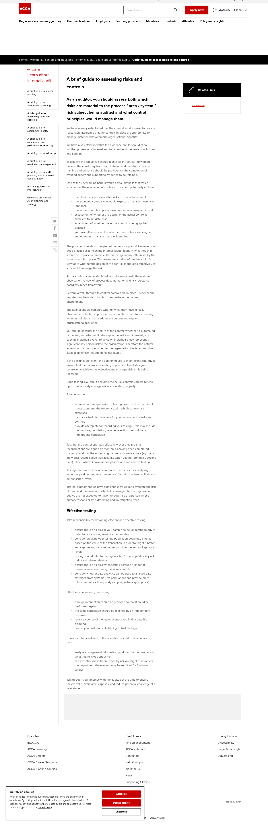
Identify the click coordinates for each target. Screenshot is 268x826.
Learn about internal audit (112, 60)
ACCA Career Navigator (42, 762)
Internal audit (84, 60)
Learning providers (128, 21)
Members (152, 21)
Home (23, 60)
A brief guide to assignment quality (37, 129)
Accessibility (226, 743)
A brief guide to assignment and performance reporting (40, 142)
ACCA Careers (36, 756)
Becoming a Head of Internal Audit (38, 188)
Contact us (132, 756)
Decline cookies (121, 802)
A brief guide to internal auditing (40, 92)
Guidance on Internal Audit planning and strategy (39, 201)
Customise (121, 811)
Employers (103, 21)
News (129, 775)
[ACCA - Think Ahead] (233, 802)
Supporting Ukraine (137, 782)
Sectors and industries (59, 60)
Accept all (121, 793)
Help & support (134, 762)
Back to (39, 75)
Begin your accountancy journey (40, 21)
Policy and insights (212, 21)
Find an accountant (137, 743)
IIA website (198, 105)
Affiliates (188, 21)
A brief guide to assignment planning (39, 104)
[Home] (25, 13)
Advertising (225, 756)
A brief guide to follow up (41, 153)
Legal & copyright (229, 749)
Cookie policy (45, 807)
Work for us (132, 769)
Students (170, 21)
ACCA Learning (37, 749)
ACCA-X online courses (42, 769)
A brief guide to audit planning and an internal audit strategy (41, 175)
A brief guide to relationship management (41, 162)
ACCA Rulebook (135, 749)
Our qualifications (78, 21)
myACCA (33, 743)
